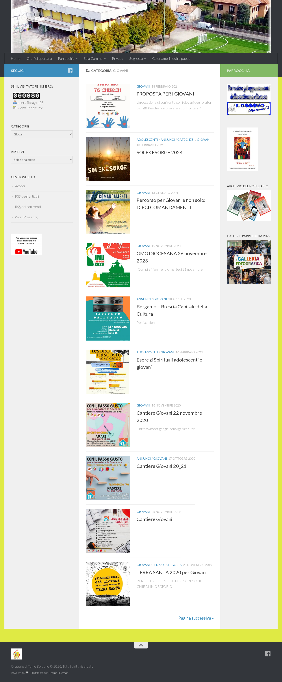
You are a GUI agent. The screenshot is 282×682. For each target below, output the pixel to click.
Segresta (136, 58)
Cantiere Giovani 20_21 (162, 466)
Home (15, 58)
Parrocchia (66, 58)
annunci (168, 139)
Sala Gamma (93, 58)
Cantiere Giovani (154, 519)
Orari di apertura (39, 58)
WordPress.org (26, 217)
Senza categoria (167, 565)
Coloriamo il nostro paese (171, 58)
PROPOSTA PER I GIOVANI (165, 94)
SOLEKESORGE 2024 (160, 152)
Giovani (143, 86)
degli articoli (27, 196)
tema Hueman (59, 673)
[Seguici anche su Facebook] (70, 70)
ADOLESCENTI (147, 139)
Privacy (117, 58)
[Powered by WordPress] (27, 672)
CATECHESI (186, 139)
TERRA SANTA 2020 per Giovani (171, 572)
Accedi (20, 186)
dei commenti (28, 207)
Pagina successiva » (196, 618)
